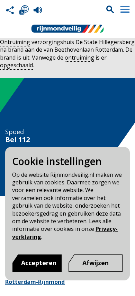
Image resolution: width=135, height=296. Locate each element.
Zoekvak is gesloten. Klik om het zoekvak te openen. (110, 9)
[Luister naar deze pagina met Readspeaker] (38, 10)
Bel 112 (17, 140)
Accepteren (38, 263)
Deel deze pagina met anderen (10, 10)
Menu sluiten (125, 9)
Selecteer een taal (24, 10)
